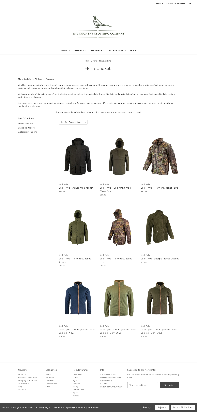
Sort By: (64, 122)
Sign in (169, 3)
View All (76, 396)
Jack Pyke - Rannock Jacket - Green (75, 260)
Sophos (76, 383)
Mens (64, 50)
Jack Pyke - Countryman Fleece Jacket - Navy (77, 331)
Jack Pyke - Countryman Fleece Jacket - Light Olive (118, 331)
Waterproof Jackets (27, 132)
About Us (22, 374)
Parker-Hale (78, 390)
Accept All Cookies (183, 407)
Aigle (75, 380)
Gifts (133, 50)
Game (75, 377)
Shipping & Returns (27, 380)
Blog (20, 386)
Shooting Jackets (26, 127)
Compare (77, 159)
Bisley (75, 386)
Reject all (162, 407)
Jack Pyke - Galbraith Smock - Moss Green (117, 189)
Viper (75, 393)
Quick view (77, 154)
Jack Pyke (77, 374)
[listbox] (78, 122)
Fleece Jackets (25, 123)
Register (181, 3)
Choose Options (119, 161)
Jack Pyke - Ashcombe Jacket (76, 187)
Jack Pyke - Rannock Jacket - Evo (116, 260)
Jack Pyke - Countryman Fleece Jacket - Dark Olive (159, 331)
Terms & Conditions (27, 377)
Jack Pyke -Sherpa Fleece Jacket (160, 258)
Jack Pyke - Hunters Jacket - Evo (159, 187)
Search (159, 3)
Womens (79, 50)
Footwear (96, 50)
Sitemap (22, 390)
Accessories (116, 50)
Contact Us (23, 383)
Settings (147, 407)
